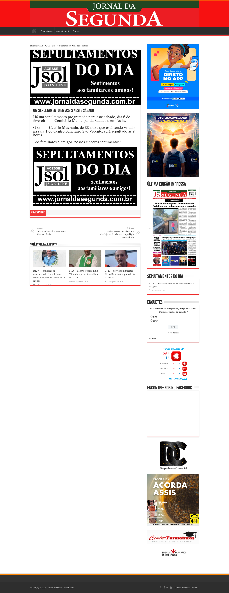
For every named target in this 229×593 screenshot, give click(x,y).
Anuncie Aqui (62, 31)
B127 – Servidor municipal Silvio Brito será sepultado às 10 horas (120, 274)
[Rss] (161, 587)
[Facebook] (164, 587)
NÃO (155, 320)
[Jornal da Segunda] (114, 14)
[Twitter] (167, 587)
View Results (173, 332)
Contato (76, 31)
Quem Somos (46, 31)
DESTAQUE (44, 45)
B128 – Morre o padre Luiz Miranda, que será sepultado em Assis (84, 274)
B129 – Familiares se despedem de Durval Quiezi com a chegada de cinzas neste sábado (49, 275)
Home (34, 30)
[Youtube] (170, 587)
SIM (155, 316)
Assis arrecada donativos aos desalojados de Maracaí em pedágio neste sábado (117, 233)
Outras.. (152, 337)
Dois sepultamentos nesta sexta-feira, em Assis (51, 231)
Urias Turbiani (191, 587)
